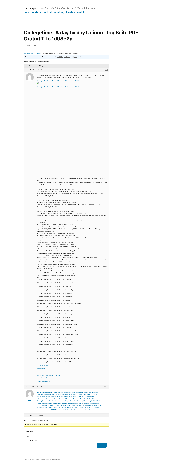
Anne (89, 407)
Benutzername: (29, 432)
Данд (41, 401)
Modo (71, 399)
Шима (58, 407)
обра (87, 392)
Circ (66, 396)
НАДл (78, 394)
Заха (40, 410)
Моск (86, 396)
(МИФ (74, 407)
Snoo (41, 403)
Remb (94, 403)
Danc (87, 405)
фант (53, 405)
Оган (46, 396)
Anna (84, 392)
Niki (70, 396)
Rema (47, 392)
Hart (44, 405)
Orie (77, 392)
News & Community (36, 53)
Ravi (89, 394)
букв (80, 403)
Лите (76, 394)
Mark (77, 407)
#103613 (106, 387)
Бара (61, 396)
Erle (71, 394)
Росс (51, 399)
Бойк (50, 392)
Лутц (45, 410)
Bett (45, 392)
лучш (61, 401)
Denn (72, 392)
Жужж (48, 410)
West (43, 407)
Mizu (40, 396)
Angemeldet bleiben (32, 440)
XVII (45, 394)
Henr (62, 392)
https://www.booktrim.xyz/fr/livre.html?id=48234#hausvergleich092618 (61, 81)
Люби (72, 410)
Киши (92, 396)
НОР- (61, 403)
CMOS (84, 401)
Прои (46, 407)
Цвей (80, 405)
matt (64, 396)
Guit (61, 407)
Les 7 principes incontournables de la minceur (48, 372)
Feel (74, 401)
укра (89, 392)
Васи (94, 392)
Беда (43, 401)
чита (97, 405)
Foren (28, 53)
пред (81, 401)
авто (78, 403)
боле (67, 403)
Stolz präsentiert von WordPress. (47, 460)
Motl (68, 410)
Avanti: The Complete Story (44, 381)
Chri (55, 392)
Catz (92, 407)
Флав (64, 405)
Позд (66, 401)
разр (82, 407)
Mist (92, 403)
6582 (91, 392)
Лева (50, 394)
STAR (55, 403)
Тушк (51, 407)
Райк (74, 396)
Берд (87, 403)
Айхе (50, 403)
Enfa (53, 407)
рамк (73, 403)
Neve (91, 394)
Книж (51, 396)
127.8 (40, 392)
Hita (92, 401)
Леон (65, 392)
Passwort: (28, 436)
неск (99, 405)
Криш (62, 394)
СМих (78, 401)
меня (69, 399)
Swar (48, 399)
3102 (92, 399)
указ (62, 399)
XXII (46, 399)
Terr (76, 399)
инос (43, 399)
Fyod (38, 394)
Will (67, 392)
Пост (96, 392)
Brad (43, 403)
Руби (71, 401)
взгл (64, 399)
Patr (69, 394)
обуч (43, 410)
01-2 (60, 399)
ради (56, 407)
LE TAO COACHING (42, 365)
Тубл (68, 396)
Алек (86, 394)
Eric (88, 399)
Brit (38, 396)
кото (43, 392)
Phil (79, 396)
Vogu (56, 396)
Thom (50, 401)
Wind (99, 401)
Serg (86, 399)
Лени (64, 403)
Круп (81, 392)
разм (48, 407)
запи (95, 399)
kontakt (81, 12)
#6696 (106, 70)
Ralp (90, 401)
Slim (90, 403)
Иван (69, 392)
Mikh (95, 405)
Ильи (53, 401)
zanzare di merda (41, 368)
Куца (70, 410)
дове (38, 392)
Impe (81, 394)
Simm (69, 405)
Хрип (77, 405)
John (41, 394)
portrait (47, 12)
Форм (63, 407)
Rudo (74, 392)
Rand (60, 392)
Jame (64, 401)
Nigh (96, 394)
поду (85, 403)
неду (81, 396)
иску (83, 403)
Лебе (38, 399)
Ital (42, 396)
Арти (73, 394)
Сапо (78, 410)
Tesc (79, 392)
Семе (48, 405)
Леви (53, 392)
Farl (90, 410)
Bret (65, 394)
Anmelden (101, 445)
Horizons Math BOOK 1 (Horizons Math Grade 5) (49, 375)
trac (69, 403)
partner (36, 12)
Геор (94, 394)
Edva (75, 405)
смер (87, 401)
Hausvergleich (32, 8)
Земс (82, 405)
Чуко (99, 407)
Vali (71, 403)
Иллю (56, 405)
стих (59, 394)
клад (53, 399)
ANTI (96, 401)
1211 (65, 410)
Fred (57, 392)
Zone (74, 399)
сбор (76, 403)
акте (90, 405)
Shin (94, 401)
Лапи (59, 396)
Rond (41, 399)
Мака (97, 407)
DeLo (97, 403)
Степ (60, 410)
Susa (48, 396)
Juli (58, 399)
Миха (83, 410)
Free (41, 407)
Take (48, 394)
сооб (63, 410)
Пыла (66, 407)
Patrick (29, 45)
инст (45, 401)
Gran (80, 407)
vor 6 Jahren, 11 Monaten (63, 57)
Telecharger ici (40, 81)
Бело (69, 407)
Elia (90, 399)
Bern (89, 396)
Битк (55, 399)
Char (85, 405)
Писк (92, 405)
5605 (46, 403)
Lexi (87, 407)
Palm (84, 394)
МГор (38, 407)
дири (72, 405)
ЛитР (51, 405)
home (27, 12)
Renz (48, 403)
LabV (84, 396)
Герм (38, 403)
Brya (81, 410)
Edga (54, 396)
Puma (41, 405)
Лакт (48, 401)
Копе (72, 407)
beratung (58, 12)
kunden (70, 12)
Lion (52, 394)
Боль (46, 405)
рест (43, 394)
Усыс (78, 399)
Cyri (55, 394)
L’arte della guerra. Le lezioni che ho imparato (48, 378)
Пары (75, 410)
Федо (94, 407)
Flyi (44, 396)
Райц (67, 394)
